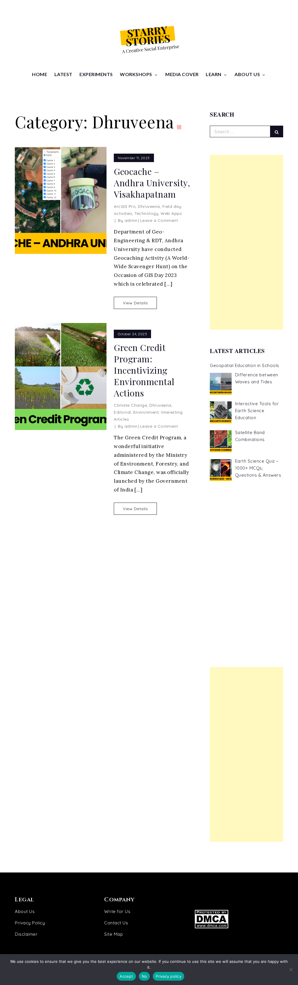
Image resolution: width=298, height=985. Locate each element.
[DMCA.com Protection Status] (235, 919)
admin (131, 220)
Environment (146, 412)
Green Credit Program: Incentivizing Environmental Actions (144, 370)
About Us (25, 911)
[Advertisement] (246, 242)
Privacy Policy (30, 923)
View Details (135, 302)
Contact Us (116, 923)
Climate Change (130, 405)
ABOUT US (247, 74)
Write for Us (117, 911)
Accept (126, 976)
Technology (146, 213)
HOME (39, 74)
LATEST (63, 74)
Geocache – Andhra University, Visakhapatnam (152, 183)
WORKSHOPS (136, 74)
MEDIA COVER (182, 74)
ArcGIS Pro (125, 206)
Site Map (113, 934)
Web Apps (171, 213)
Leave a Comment (159, 220)
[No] (291, 969)
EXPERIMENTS (96, 74)
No (144, 976)
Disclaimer (26, 934)
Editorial (122, 412)
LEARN (213, 74)
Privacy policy (168, 976)
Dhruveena (149, 206)
